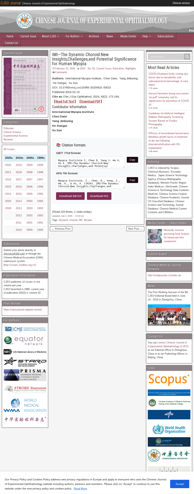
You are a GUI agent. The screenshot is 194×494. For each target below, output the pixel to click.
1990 (40, 229)
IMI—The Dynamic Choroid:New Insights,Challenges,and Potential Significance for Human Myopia (94, 59)
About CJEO (49, 36)
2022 (8, 179)
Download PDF (90, 101)
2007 (30, 179)
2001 (30, 222)
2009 (30, 164)
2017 (19, 179)
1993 (40, 208)
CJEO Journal (11, 3)
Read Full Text (65, 101)
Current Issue (28, 36)
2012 (19, 215)
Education (118, 68)
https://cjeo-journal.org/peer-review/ (23, 309)
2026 (8, 208)
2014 (19, 200)
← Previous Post (61, 228)
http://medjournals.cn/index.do (164, 275)
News (109, 36)
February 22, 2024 (65, 68)
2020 (8, 164)
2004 (30, 200)
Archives (94, 36)
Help (145, 36)
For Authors (72, 36)
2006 (30, 186)
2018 (19, 172)
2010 (19, 229)
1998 (40, 172)
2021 (8, 172)
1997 (40, 179)
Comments (61, 72)
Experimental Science (16, 135)
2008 (30, 172)
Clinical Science (12, 132)
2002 (30, 215)
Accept (180, 483)
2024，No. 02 (87, 68)
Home (9, 36)
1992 (40, 215)
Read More (80, 488)
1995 (40, 193)
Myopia (88, 220)
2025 (8, 200)
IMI (80, 220)
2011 (19, 222)
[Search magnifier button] (187, 56)
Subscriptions (165, 36)
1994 (40, 200)
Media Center (128, 36)
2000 (30, 229)
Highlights (130, 68)
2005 (30, 193)
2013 (19, 208)
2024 (8, 193)
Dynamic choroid (68, 220)
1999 (40, 164)
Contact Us (11, 43)
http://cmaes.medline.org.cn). (20, 264)
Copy (132, 159)
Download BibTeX (70, 196)
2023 (8, 186)
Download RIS (99, 196)
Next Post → (135, 228)
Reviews (8, 139)
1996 (40, 186)
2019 (19, 164)
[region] (97, 482)
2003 (30, 208)
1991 (40, 222)
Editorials (9, 128)
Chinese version (181, 3)
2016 (19, 186)
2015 (19, 193)
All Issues (9, 149)
